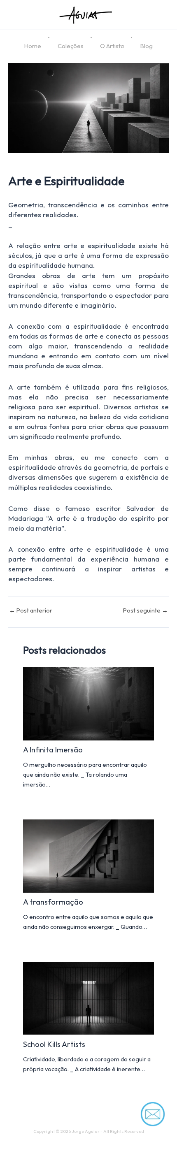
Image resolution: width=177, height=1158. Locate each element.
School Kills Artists (54, 1044)
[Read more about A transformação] (88, 855)
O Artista (112, 46)
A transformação (53, 902)
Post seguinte (145, 611)
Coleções (71, 46)
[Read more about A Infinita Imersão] (88, 703)
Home (32, 46)
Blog (146, 46)
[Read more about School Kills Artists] (88, 997)
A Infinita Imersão (53, 749)
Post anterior (30, 611)
